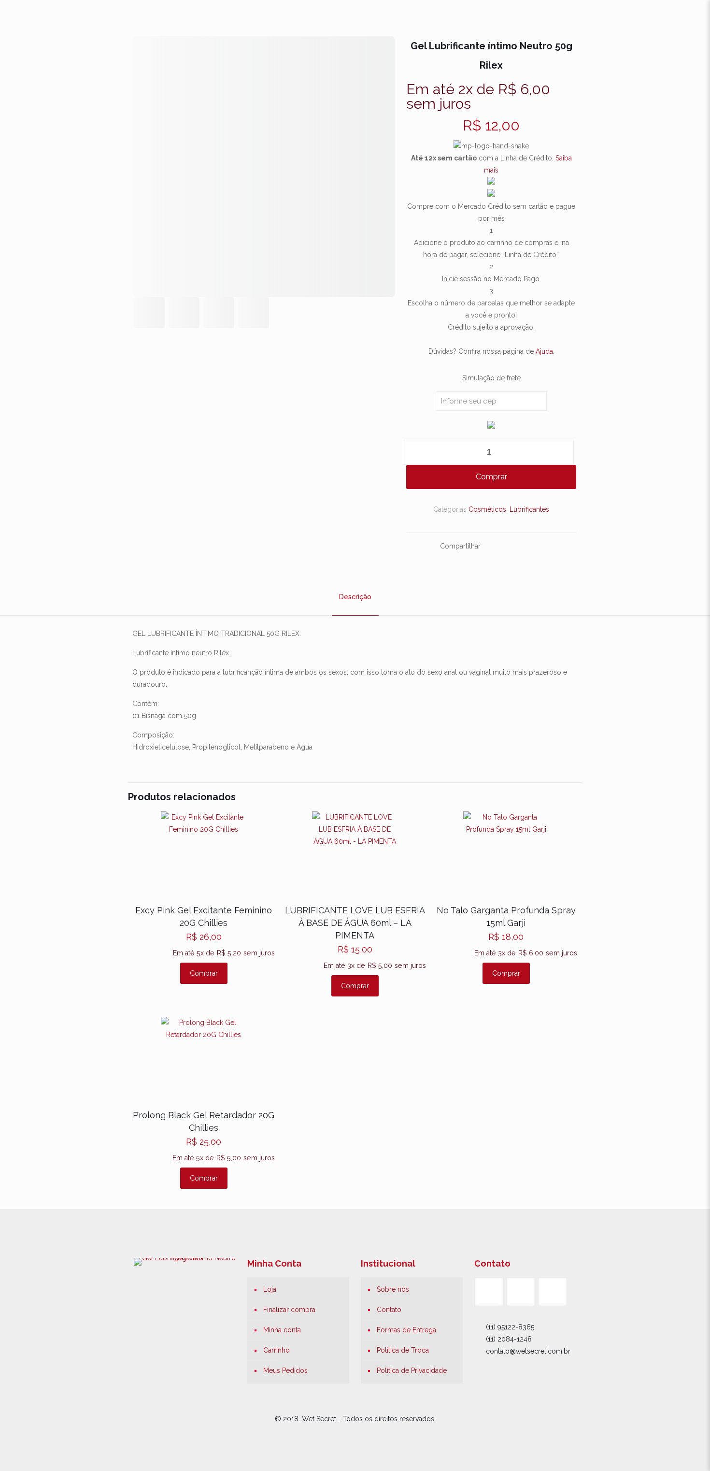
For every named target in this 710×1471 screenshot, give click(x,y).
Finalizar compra (289, 1309)
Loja (269, 1289)
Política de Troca (403, 1350)
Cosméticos (487, 509)
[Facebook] (342, 1435)
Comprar (491, 476)
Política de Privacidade (412, 1370)
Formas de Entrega (406, 1330)
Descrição (355, 597)
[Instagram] (368, 1435)
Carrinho (276, 1350)
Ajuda (544, 351)
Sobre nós (393, 1289)
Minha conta (282, 1330)
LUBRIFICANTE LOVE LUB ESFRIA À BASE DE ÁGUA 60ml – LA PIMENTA (355, 922)
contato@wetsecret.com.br (528, 1351)
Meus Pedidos (285, 1370)
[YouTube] (355, 1435)
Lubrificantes (529, 509)
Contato (389, 1309)
